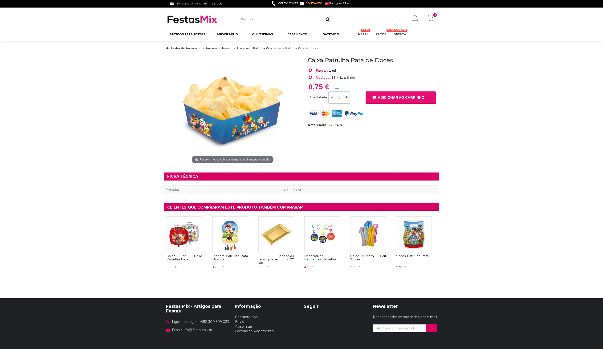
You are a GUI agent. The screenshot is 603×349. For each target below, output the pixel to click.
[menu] (415, 18)
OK (431, 328)
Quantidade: (318, 97)
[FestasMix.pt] (198, 19)
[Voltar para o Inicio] (167, 49)
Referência (317, 125)
